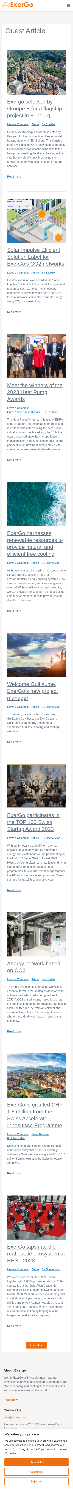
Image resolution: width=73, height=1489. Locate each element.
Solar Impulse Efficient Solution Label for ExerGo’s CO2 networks (35, 257)
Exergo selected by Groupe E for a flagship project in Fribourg (34, 108)
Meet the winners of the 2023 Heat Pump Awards (35, 392)
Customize (36, 1471)
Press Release (32, 411)
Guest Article (14, 411)
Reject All (36, 1481)
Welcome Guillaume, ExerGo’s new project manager (32, 691)
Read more (14, 176)
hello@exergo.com (15, 1417)
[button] (68, 5)
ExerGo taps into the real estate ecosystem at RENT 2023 (36, 1253)
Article (35, 124)
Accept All (36, 1462)
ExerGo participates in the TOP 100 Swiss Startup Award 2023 (33, 822)
